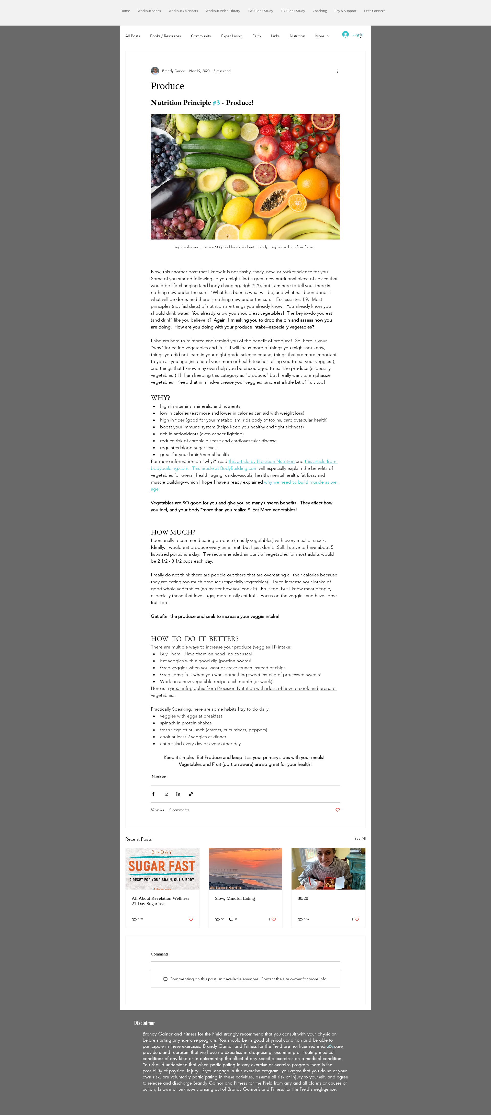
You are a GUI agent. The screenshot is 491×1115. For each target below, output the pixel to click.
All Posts (132, 35)
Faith (256, 35)
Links (275, 35)
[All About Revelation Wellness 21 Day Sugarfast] (162, 869)
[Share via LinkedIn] (178, 794)
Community (201, 35)
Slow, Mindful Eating (235, 898)
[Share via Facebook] (153, 794)
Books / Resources (165, 35)
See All (360, 838)
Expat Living (231, 35)
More (319, 35)
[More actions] (337, 71)
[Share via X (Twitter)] (165, 794)
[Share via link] (190, 794)
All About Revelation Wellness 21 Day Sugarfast (160, 901)
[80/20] (328, 869)
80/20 (303, 898)
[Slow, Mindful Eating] (246, 869)
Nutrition (297, 35)
